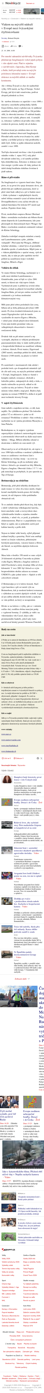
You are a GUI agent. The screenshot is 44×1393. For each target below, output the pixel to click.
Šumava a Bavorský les (10, 1316)
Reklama (22, 1376)
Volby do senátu (8, 1272)
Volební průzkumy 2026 (10, 1262)
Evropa (16, 831)
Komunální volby (8, 1275)
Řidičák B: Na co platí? (31, 1319)
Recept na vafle (29, 1297)
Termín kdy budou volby (11, 1269)
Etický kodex (22, 1378)
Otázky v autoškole (30, 1322)
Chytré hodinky (31, 1363)
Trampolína (12, 1348)
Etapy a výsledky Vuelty (32, 1262)
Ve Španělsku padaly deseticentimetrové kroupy (25, 953)
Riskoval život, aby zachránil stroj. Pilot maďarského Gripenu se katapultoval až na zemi (27, 825)
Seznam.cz (30, 3)
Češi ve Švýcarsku (8, 1319)
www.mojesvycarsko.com (11, 740)
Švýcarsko (21, 765)
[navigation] (3, 3)
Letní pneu (36, 1359)
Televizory (20, 1363)
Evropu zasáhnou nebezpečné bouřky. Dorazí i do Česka (26, 801)
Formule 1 (6, 1297)
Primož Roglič (28, 1272)
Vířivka (36, 1352)
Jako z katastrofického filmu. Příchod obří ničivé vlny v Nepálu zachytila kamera (22, 1173)
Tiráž (37, 1376)
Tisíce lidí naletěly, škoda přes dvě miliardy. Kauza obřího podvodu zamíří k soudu (27, 929)
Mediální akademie (9, 1378)
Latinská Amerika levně (10, 1322)
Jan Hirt (26, 1265)
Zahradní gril (27, 1352)
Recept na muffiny (30, 1287)
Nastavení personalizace (29, 1381)
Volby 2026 (6, 1259)
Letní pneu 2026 (29, 1309)
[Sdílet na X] (41, 758)
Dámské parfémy (23, 1359)
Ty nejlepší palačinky (31, 1284)
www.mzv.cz (6, 734)
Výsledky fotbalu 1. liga (10, 1287)
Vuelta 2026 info (29, 1259)
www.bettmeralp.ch (8, 751)
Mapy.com (20, 1332)
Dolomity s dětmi (8, 1326)
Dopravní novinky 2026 (31, 1316)
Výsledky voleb (7, 1265)
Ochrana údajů (34, 1378)
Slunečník (21, 1348)
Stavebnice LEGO (8, 1359)
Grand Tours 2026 (30, 1275)
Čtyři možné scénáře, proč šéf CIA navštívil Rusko (8, 1115)
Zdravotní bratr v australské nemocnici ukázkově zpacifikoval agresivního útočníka (28, 850)
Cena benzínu (27, 1336)
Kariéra (30, 1376)
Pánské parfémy (21, 1367)
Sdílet (15, 46)
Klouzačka (31, 1348)
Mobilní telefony (30, 1355)
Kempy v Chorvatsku (9, 1309)
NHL (3, 1300)
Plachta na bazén (30, 1344)
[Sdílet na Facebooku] (38, 758)
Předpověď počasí (33, 1332)
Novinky (4, 38)
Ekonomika (17, 783)
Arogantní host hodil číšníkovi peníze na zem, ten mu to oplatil (27, 874)
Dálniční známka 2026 (31, 1312)
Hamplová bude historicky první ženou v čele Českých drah (27, 778)
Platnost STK (28, 1326)
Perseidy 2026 (15, 1336)
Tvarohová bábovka (30, 1294)
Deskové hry (10, 1363)
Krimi (16, 935)
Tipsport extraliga (8, 1290)
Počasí (16, 805)
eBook (6, 46)
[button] (7, 779)
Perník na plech (29, 1300)
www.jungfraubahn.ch (9, 745)
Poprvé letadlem (8, 1312)
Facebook (7, 1376)
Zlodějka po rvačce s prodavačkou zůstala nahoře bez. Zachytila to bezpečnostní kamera (27, 902)
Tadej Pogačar (28, 1269)
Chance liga (6, 1284)
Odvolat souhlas (12, 1381)
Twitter (15, 1376)
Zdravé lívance (28, 1290)
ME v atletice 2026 (9, 1294)
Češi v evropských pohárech (21, 1340)
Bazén (19, 1344)
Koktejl (16, 856)
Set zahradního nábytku (12, 1352)
